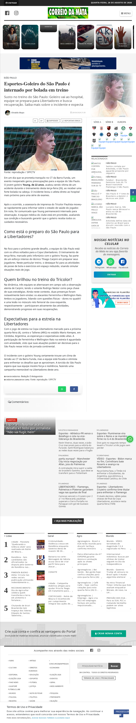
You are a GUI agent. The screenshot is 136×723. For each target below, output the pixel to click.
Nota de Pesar (35, 693)
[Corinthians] (101, 128)
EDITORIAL (13, 674)
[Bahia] (131, 140)
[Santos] (116, 128)
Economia (54, 667)
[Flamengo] (109, 128)
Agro (11, 660)
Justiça (32, 686)
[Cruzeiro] (101, 134)
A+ (41, 120)
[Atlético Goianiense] (116, 140)
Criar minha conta (109, 633)
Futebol (33, 682)
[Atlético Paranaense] (109, 134)
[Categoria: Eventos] (48, 31)
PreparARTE (55, 697)
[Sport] (102, 140)
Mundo (12, 693)
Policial (13, 697)
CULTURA (13, 667)
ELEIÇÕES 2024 (15, 678)
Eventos (54, 678)
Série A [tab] (97, 122)
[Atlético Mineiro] (94, 134)
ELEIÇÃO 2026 (55, 674)
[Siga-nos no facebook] (7, 13)
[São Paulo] (94, 128)
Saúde (32, 701)
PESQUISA (54, 693)
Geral (52, 682)
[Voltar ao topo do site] (132, 433)
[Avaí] (124, 140)
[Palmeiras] (123, 128)
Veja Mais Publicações (68, 520)
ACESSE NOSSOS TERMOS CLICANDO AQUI (51, 718)
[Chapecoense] (130, 134)
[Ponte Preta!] (94, 140)
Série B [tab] (109, 122)
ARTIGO (32, 660)
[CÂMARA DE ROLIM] (68, 63)
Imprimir (53, 120)
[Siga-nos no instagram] (16, 13)
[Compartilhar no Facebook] (133, 192)
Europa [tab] (122, 122)
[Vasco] (109, 140)
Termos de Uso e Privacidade (99, 678)
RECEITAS (12, 701)
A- (35, 120)
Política (33, 697)
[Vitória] (102, 146)
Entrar (12, 3)
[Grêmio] (116, 134)
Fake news (13, 682)
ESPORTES (33, 678)
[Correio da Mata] (68, 12)
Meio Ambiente (56, 686)
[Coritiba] (94, 146)
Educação (34, 674)
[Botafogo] (124, 134)
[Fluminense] (130, 128)
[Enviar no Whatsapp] (133, 198)
